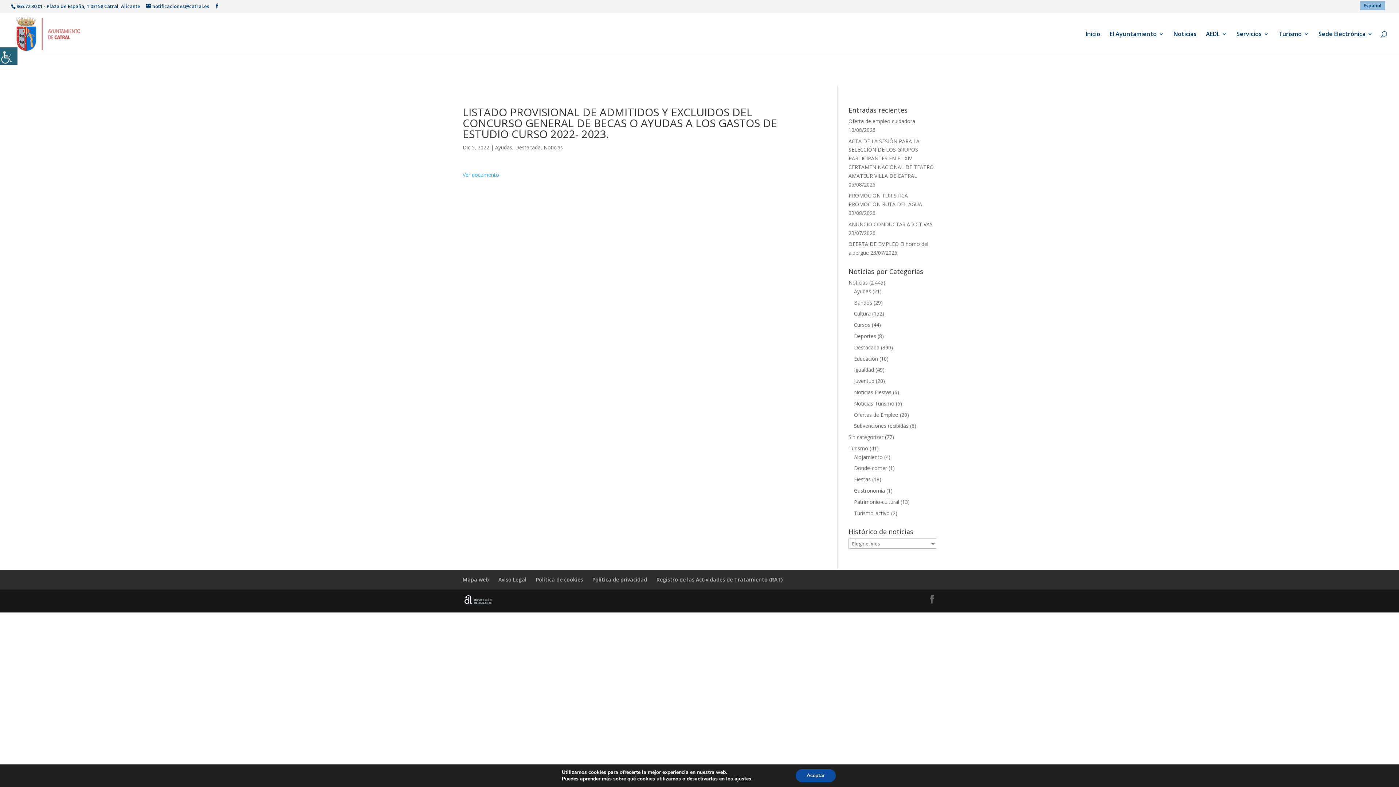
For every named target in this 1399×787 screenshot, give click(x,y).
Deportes (865, 336)
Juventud (864, 380)
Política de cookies (559, 579)
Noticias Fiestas (872, 392)
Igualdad (864, 369)
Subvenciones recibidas (881, 425)
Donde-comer (870, 468)
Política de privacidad (619, 579)
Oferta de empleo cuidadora (882, 121)
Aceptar (816, 775)
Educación (866, 358)
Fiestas (862, 479)
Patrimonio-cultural (876, 501)
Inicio (1093, 34)
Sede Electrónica (1341, 34)
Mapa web (476, 579)
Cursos (862, 324)
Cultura (862, 313)
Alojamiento (868, 457)
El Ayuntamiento (1133, 34)
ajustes (742, 779)
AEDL (1213, 34)
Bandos (863, 302)
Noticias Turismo (874, 403)
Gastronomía (869, 490)
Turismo (1290, 34)
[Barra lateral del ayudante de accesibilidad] (8, 56)
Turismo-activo (872, 513)
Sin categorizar (866, 437)
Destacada (528, 147)
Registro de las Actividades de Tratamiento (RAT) (720, 579)
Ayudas (503, 147)
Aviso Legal (512, 579)
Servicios (1249, 34)
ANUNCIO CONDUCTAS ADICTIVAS (891, 224)
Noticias (1184, 34)
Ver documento (481, 174)
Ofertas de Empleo (876, 414)
